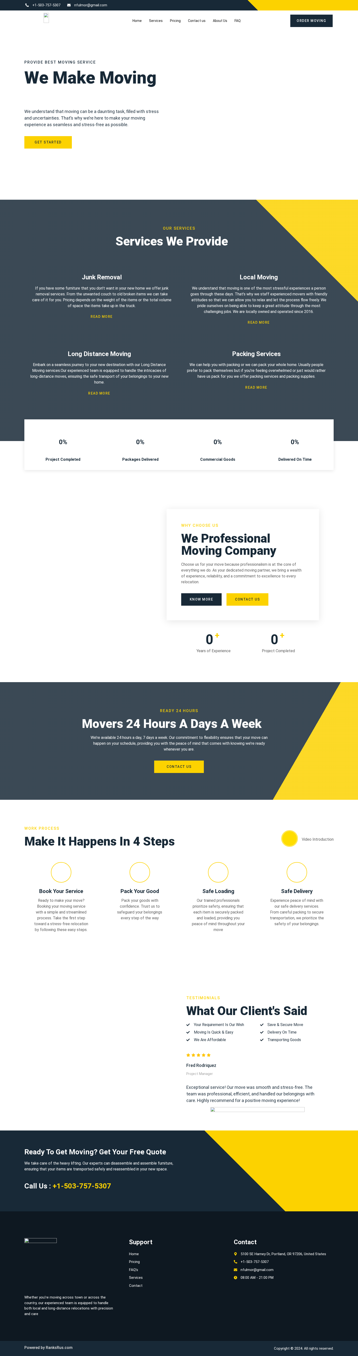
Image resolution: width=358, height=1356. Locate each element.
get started (48, 142)
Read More (102, 317)
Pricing (175, 21)
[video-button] (289, 838)
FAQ (238, 21)
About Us (220, 21)
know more (201, 599)
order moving (311, 21)
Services (156, 21)
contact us (247, 599)
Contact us (197, 21)
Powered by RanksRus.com (48, 1347)
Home (137, 21)
